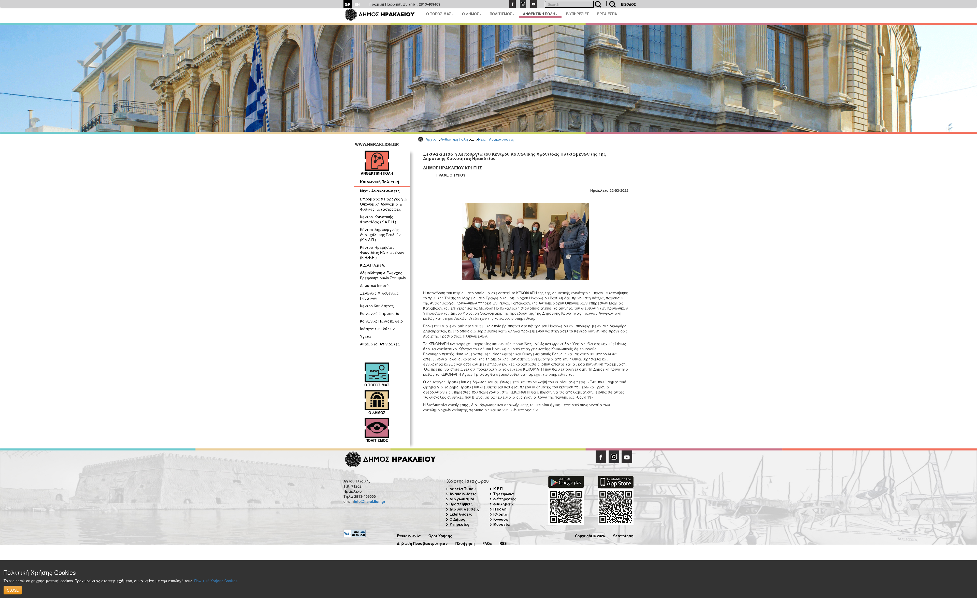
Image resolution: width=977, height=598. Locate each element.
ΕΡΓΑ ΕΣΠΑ (607, 13)
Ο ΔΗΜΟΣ (470, 13)
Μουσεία (501, 524)
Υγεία (365, 336)
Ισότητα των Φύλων (377, 328)
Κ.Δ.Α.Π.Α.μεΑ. (372, 265)
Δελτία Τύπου (463, 488)
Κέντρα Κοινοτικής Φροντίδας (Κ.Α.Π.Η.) (378, 219)
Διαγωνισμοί (462, 498)
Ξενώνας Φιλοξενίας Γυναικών (379, 295)
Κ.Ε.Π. (498, 488)
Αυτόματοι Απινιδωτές (380, 343)
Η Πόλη (500, 509)
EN (357, 4)
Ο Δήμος (457, 519)
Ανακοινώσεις (463, 493)
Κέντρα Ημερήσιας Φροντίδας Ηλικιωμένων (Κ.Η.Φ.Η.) (382, 252)
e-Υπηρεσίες (504, 498)
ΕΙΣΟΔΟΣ (628, 4)
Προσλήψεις (461, 503)
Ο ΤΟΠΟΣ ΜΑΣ (438, 13)
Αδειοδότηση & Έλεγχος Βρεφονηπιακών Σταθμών (383, 275)
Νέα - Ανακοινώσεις (496, 139)
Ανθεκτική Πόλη (454, 139)
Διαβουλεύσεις (464, 509)
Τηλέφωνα (503, 493)
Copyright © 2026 (590, 535)
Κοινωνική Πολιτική (379, 181)
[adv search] (611, 3)
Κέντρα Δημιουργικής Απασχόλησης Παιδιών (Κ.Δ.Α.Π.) (380, 234)
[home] (382, 15)
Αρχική (432, 139)
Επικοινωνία (409, 535)
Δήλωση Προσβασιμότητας (422, 543)
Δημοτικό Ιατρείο (375, 285)
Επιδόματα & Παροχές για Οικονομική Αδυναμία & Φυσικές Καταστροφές (384, 204)
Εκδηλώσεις (461, 514)
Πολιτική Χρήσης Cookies (215, 580)
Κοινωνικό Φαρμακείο (379, 313)
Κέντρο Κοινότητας (377, 305)
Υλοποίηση (623, 535)
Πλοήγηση (465, 543)
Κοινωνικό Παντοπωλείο (381, 321)
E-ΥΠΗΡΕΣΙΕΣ (577, 13)
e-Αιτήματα (504, 503)
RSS (503, 543)
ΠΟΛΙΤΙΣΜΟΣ (501, 13)
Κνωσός (500, 519)
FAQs (487, 543)
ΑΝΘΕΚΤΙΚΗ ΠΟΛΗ (539, 13)
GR (348, 4)
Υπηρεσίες (459, 524)
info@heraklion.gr (369, 501)
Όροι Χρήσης (440, 535)
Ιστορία (500, 514)
